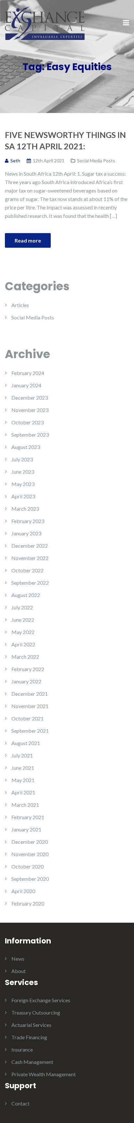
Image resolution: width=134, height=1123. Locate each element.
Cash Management (32, 1062)
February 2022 (27, 669)
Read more (28, 240)
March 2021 (25, 805)
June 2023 (22, 471)
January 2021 (26, 829)
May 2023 (22, 484)
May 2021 (22, 780)
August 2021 (25, 743)
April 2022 (23, 644)
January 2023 (26, 533)
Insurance (22, 1049)
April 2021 (23, 792)
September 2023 (30, 434)
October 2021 (27, 718)
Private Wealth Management (43, 1074)
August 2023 (25, 447)
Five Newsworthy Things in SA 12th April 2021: (65, 140)
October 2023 (27, 422)
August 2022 (25, 595)
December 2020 (29, 842)
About (18, 971)
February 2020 (27, 903)
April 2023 (23, 496)
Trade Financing (29, 1037)
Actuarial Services (31, 1025)
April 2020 (23, 891)
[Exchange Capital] (45, 22)
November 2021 (29, 706)
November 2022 (29, 558)
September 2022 (30, 583)
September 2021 (30, 731)
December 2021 (29, 694)
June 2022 (22, 620)
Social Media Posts (96, 160)
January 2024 (26, 385)
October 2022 (27, 570)
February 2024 (27, 373)
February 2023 (27, 521)
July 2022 (22, 607)
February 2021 (27, 817)
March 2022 (25, 657)
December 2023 (29, 397)
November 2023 (29, 410)
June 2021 (22, 768)
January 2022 (26, 681)
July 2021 (22, 755)
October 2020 (27, 866)
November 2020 (29, 854)
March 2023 (25, 508)
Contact (20, 1103)
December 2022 (29, 546)
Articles (20, 305)
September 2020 (30, 879)
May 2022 (22, 632)
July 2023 (22, 459)
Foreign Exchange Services (40, 1000)
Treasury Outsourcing (35, 1012)
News (17, 958)
